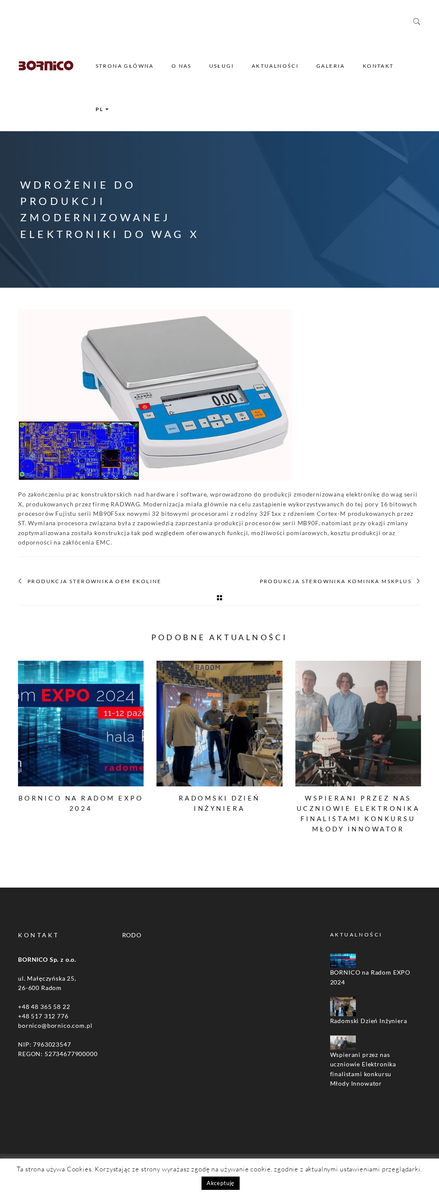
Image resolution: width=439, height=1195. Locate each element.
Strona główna (125, 66)
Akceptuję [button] (221, 1183)
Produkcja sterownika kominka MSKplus (336, 581)
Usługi (221, 66)
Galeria (330, 66)
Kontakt (378, 66)
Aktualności (275, 66)
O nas (181, 66)
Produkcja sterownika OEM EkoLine (94, 581)
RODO (131, 935)
